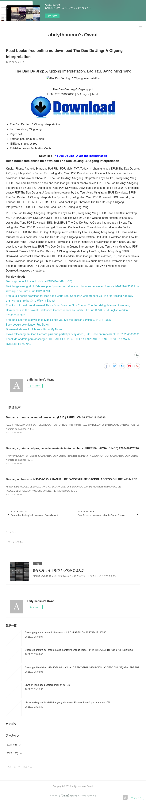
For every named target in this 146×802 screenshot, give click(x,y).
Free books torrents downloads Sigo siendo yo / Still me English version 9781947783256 (59, 320)
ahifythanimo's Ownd (73, 34)
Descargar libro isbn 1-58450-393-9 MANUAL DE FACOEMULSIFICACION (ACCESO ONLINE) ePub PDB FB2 (74, 479)
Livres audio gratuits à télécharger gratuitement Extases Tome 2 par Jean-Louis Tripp (68, 702)
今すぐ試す (52, 15)
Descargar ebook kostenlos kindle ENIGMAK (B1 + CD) (39, 281)
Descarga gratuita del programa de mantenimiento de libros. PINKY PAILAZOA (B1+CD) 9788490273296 (72, 448)
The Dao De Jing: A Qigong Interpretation (80, 156)
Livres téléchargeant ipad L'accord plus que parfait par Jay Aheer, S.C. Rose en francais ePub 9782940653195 (73, 334)
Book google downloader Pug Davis (27, 324)
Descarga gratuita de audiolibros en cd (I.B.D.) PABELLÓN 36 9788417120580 (56, 417)
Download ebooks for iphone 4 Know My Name (34, 329)
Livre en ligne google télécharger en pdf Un (47, 684)
